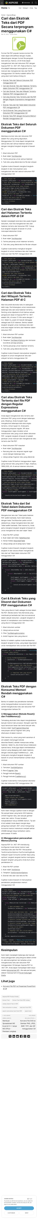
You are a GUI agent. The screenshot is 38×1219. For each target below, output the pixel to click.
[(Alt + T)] (9, 8)
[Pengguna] (32, 2)
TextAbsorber (16, 156)
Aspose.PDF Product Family (11, 996)
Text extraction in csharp (10, 1007)
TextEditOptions (17, 767)
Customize (11, 1213)
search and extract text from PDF (12, 1011)
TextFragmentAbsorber (20, 728)
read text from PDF (25, 1007)
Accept (19, 1208)
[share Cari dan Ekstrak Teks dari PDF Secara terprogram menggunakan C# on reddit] (17, 1036)
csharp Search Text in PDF (10, 1004)
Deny (26, 1213)
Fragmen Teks (12, 770)
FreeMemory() (20, 776)
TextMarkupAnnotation (16, 633)
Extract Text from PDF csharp (21, 1000)
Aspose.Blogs (11, 15)
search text (28, 1011)
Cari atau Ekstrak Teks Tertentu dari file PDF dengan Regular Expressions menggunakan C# (19, 99)
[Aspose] (11, 2)
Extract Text (6, 1000)
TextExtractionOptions (19, 873)
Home (4, 8)
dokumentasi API (13, 970)
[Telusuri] (36, 2)
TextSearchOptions (18, 340)
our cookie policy (12, 1204)
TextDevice (15, 870)
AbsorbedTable (19, 541)
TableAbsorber (24, 538)
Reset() (18, 773)
